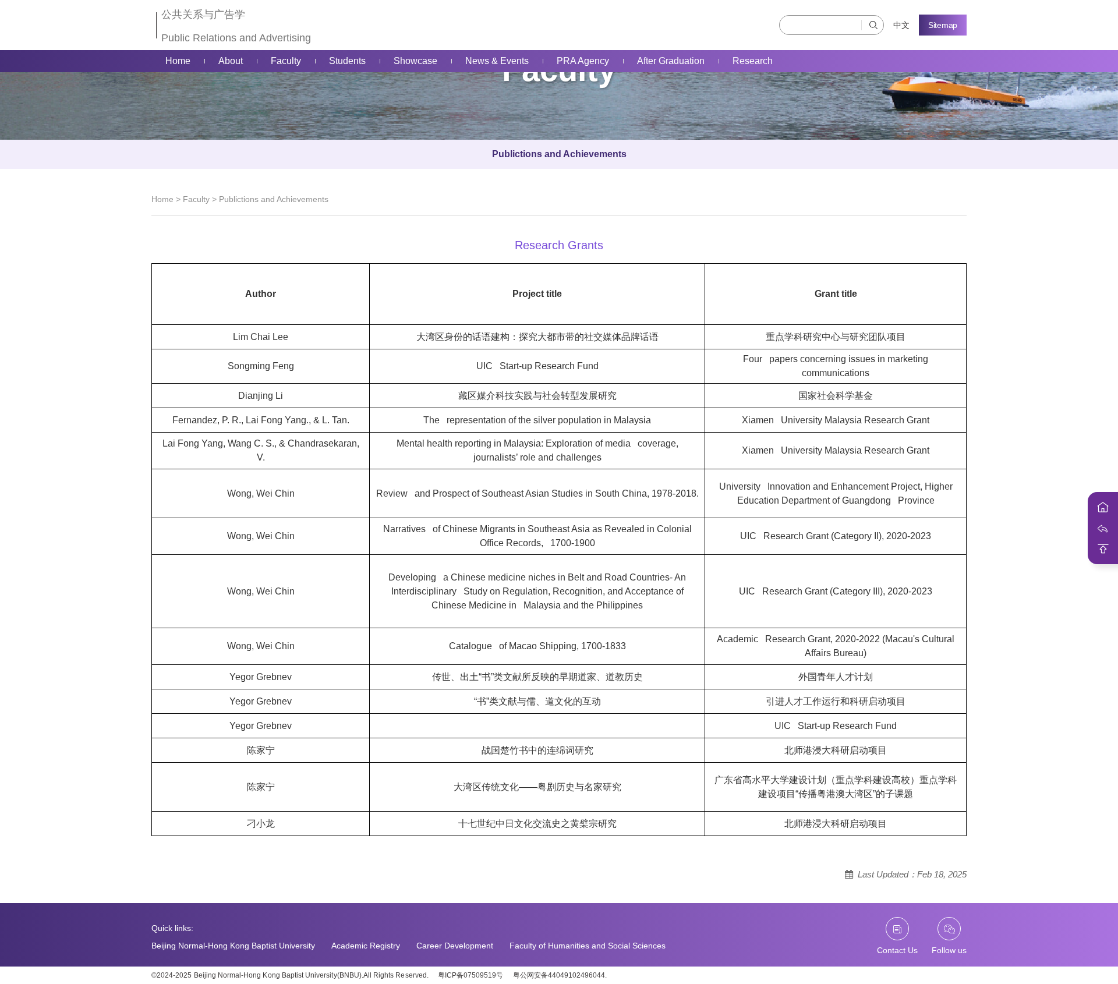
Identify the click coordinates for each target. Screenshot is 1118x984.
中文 (901, 25)
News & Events (497, 61)
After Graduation (671, 61)
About (230, 61)
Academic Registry (365, 945)
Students (347, 61)
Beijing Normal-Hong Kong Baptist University (233, 945)
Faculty (286, 61)
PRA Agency (583, 61)
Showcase (415, 61)
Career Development (454, 945)
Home (177, 61)
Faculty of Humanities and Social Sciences (588, 945)
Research (753, 61)
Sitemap (942, 25)
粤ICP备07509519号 (471, 975)
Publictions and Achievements (559, 154)
